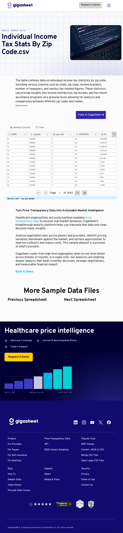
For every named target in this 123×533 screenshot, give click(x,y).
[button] (109, 5)
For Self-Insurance (17, 455)
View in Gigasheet (91, 115)
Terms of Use (88, 479)
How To (12, 474)
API (46, 444)
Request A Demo (18, 357)
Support (48, 468)
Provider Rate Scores (19, 490)
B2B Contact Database (56, 449)
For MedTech (14, 460)
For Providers (15, 444)
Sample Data (14, 479)
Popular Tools (88, 438)
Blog (10, 468)
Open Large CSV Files (92, 460)
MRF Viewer (87, 444)
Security (85, 468)
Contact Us (87, 485)
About (47, 474)
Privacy (85, 474)
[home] (20, 5)
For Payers (13, 449)
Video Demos (14, 485)
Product (12, 438)
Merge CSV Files (89, 455)
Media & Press (52, 479)
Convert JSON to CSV (92, 449)
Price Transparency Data (57, 438)
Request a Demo (90, 5)
